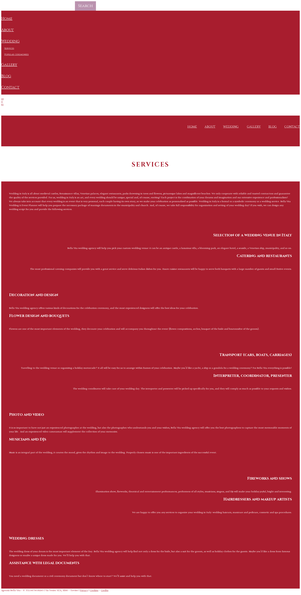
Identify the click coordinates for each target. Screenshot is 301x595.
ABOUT (7, 29)
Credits (104, 590)
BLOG (6, 76)
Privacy (84, 590)
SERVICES (9, 48)
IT (2, 102)
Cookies (94, 590)
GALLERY (9, 64)
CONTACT (10, 87)
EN (2, 99)
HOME (6, 18)
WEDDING (10, 41)
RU (2, 104)
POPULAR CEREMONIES (16, 54)
